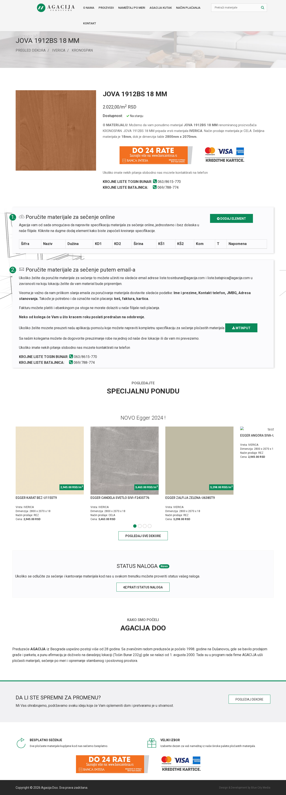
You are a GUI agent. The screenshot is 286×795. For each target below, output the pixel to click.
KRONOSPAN (82, 50)
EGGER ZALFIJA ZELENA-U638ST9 (190, 498)
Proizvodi (106, 7)
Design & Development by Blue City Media (244, 787)
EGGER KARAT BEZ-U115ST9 (36, 498)
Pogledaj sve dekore (143, 536)
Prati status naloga (145, 587)
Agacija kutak (160, 7)
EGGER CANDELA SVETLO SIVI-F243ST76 (119, 498)
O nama (88, 7)
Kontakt (89, 23)
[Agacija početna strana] (55, 8)
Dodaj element (233, 218)
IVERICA (58, 50)
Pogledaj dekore (249, 699)
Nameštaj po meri (131, 7)
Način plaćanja (188, 7)
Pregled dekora (31, 50)
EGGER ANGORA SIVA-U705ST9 (262, 435)
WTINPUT (242, 328)
